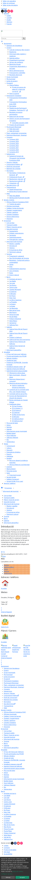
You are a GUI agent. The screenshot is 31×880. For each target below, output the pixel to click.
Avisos (6, 569)
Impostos (7, 727)
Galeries (6, 521)
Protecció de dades (10, 850)
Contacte (4, 9)
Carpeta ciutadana (10, 723)
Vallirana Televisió (9, 785)
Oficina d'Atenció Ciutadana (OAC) (15, 712)
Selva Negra (8, 835)
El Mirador (7, 808)
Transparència (8, 706)
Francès (9, 24)
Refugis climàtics (9, 756)
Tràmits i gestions (9, 720)
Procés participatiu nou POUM (14, 754)
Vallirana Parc (8, 839)
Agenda (6, 565)
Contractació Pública (10, 695)
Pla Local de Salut (9, 770)
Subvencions (8, 691)
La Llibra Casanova (10, 814)
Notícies (6, 571)
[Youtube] (8, 11)
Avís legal (7, 852)
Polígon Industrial (9, 833)
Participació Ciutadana (11, 681)
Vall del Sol (7, 837)
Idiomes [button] (6, 14)
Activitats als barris (10, 793)
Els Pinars (7, 810)
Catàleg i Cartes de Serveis (12, 716)
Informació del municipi (11, 491)
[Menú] (2, 41)
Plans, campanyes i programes (14, 685)
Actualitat (4, 750)
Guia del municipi (9, 502)
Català (9, 16)
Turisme (6, 516)
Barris (6, 518)
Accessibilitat (8, 854)
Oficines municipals (10, 714)
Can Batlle (7, 796)
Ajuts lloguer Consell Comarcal (5, 654)
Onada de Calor (9, 758)
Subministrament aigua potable (14, 768)
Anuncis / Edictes (9, 693)
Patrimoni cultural (12, 514)
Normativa (7, 702)
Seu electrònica (9, 704)
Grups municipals (9, 673)
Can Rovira (7, 800)
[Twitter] (2, 11)
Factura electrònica (10, 725)
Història (9, 510)
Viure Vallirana (8, 783)
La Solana (7, 818)
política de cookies (17, 871)
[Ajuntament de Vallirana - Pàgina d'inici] (12, 33)
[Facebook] (5, 11)
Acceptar (22, 877)
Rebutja (8, 877)
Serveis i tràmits (6, 710)
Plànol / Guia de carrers (11, 500)
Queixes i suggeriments (11, 718)
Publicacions (8, 573)
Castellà (9, 18)
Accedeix (4, 588)
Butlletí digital (8, 781)
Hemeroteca (8, 789)
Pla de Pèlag (8, 831)
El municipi (8, 488)
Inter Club (7, 812)
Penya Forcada (8, 829)
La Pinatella (7, 816)
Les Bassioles (8, 823)
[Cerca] (23, 38)
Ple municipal (8, 675)
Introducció (10, 508)
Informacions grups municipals (14, 779)
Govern (6, 670)
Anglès (9, 20)
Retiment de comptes (11, 700)
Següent (9, 612)
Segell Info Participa (15, 651)
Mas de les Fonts (9, 825)
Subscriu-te (4, 627)
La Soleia (6, 821)
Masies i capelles (12, 506)
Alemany (9, 22)
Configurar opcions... (7, 874)
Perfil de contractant (10, 698)
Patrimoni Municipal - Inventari (14, 687)
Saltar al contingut (9, 3)
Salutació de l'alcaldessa (11, 668)
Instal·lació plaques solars (12, 764)
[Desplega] (13, 488)
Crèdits (6, 846)
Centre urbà (8, 802)
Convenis (7, 689)
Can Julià (6, 798)
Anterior (3, 612)
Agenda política (9, 567)
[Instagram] (11, 11)
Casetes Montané (9, 804)
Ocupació (7, 679)
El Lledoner (7, 806)
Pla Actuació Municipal (11, 683)
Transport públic (9, 498)
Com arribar (8, 496)
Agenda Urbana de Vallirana (13, 766)
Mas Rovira (7, 827)
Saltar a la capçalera (9, 1)
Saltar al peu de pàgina (10, 5)
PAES (5, 708)
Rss (5, 787)
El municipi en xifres (13, 512)
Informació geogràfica (11, 523)
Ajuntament (5, 666)
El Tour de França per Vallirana (14, 752)
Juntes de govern (9, 677)
